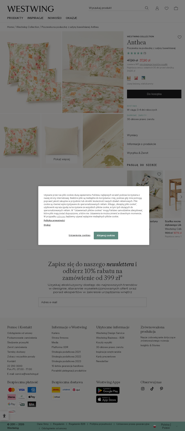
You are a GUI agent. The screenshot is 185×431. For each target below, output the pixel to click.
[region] (93, 215)
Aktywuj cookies (106, 235)
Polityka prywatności (54, 220)
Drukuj (47, 224)
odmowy (61, 216)
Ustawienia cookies (79, 235)
